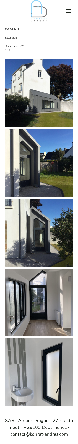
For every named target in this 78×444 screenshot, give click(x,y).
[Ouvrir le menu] (68, 11)
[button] (39, 93)
